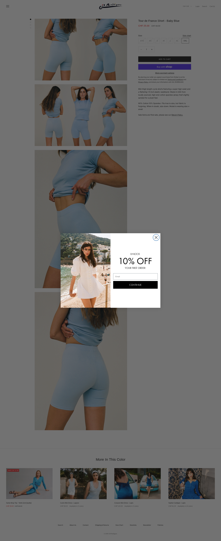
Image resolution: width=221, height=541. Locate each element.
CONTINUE (135, 284)
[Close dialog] (156, 237)
